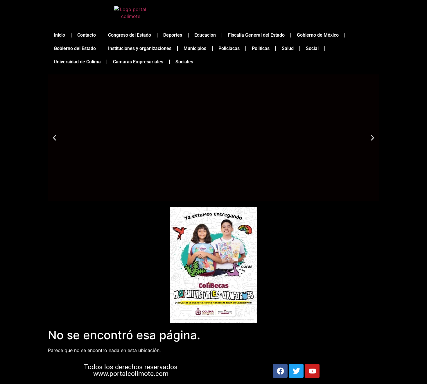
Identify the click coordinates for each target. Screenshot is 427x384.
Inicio (59, 35)
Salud (288, 48)
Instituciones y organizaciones (139, 48)
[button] (54, 137)
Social (312, 48)
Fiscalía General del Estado (256, 35)
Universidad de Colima (77, 62)
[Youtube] (312, 371)
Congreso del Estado (129, 35)
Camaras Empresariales (138, 62)
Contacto (86, 35)
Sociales (184, 62)
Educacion (205, 35)
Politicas (261, 48)
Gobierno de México (318, 35)
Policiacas (229, 48)
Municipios (195, 48)
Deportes (172, 35)
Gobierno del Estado (75, 48)
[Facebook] (280, 371)
